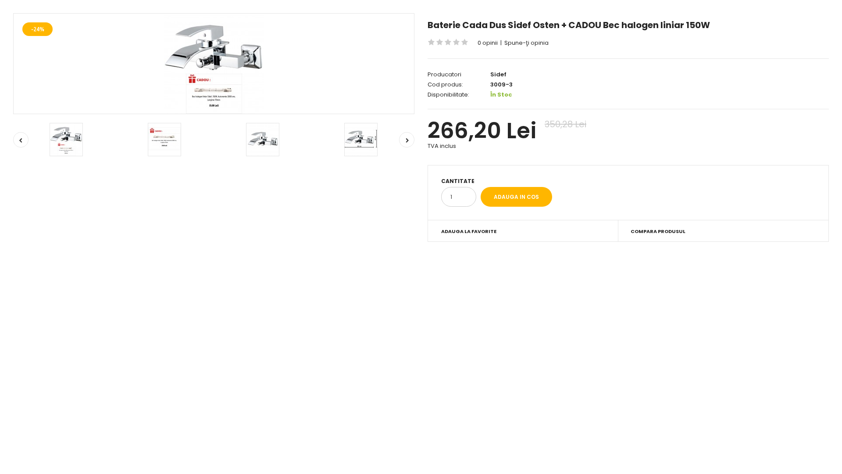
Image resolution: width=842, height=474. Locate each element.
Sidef (498, 74)
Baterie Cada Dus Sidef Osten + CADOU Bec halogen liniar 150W (569, 25)
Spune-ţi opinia (526, 43)
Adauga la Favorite (468, 231)
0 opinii (488, 43)
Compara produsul (658, 231)
